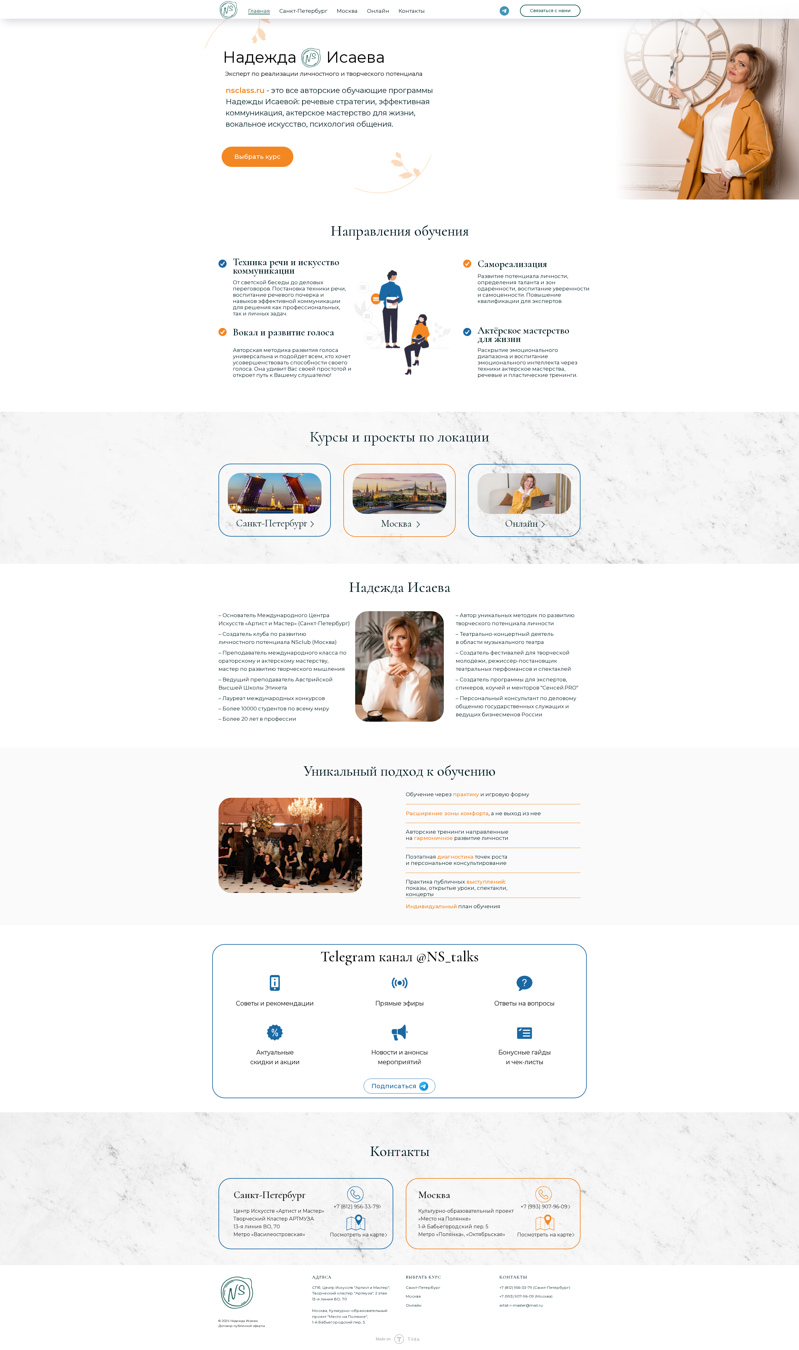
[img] (423, 1086)
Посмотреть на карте (544, 1235)
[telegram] (504, 11)
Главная (259, 11)
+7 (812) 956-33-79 (356, 1207)
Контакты (412, 11)
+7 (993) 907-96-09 (544, 1207)
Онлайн (378, 11)
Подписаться (393, 1086)
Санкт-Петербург (303, 11)
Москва (347, 11)
